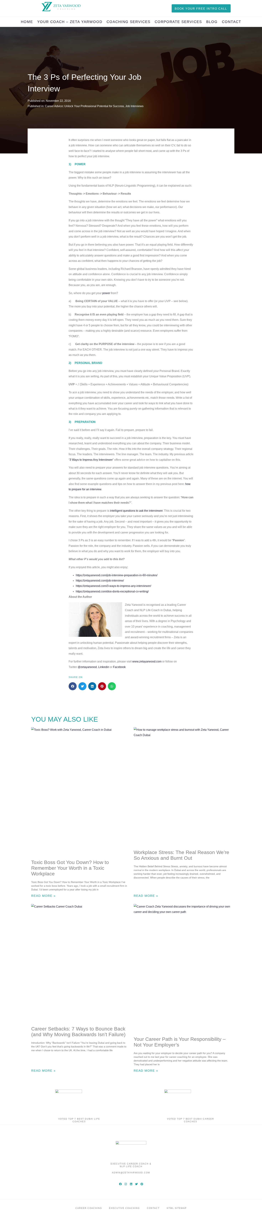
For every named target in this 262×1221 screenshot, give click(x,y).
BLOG (212, 22)
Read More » (43, 896)
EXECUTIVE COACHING (124, 1208)
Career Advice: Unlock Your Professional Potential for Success (84, 106)
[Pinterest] (141, 1184)
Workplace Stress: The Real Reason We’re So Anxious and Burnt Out (181, 855)
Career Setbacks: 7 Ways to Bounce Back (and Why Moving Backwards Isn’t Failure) (78, 1031)
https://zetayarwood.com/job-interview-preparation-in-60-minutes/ (116, 575)
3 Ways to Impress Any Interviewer (91, 459)
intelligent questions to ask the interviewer (136, 510)
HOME (27, 22)
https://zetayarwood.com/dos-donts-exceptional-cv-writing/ (112, 591)
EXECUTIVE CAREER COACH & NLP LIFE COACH (131, 1165)
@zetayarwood (87, 667)
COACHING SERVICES (128, 22)
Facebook (119, 667)
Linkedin (103, 667)
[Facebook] (120, 1184)
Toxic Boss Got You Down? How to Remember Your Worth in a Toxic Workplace (70, 868)
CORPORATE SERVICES (178, 22)
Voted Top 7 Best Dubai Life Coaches (79, 1120)
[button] (73, 686)
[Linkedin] (131, 1184)
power (106, 293)
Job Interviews (134, 106)
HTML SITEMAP (177, 1208)
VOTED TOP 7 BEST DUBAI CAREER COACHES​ (190, 1120)
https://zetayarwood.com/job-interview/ (100, 580)
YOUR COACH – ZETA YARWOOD (69, 22)
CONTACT (231, 22)
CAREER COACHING (88, 1208)
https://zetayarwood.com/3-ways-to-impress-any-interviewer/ (113, 585)
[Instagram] (125, 1184)
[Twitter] (136, 1184)
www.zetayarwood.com (146, 661)
